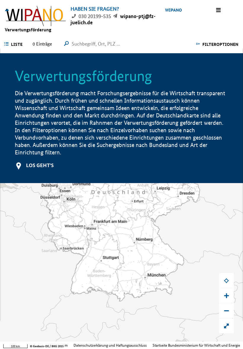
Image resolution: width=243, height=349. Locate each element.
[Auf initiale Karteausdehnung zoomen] (226, 326)
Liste (17, 44)
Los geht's (40, 165)
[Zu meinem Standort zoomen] (226, 280)
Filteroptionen (220, 44)
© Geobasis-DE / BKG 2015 (47, 346)
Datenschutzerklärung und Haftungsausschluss (110, 345)
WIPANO (173, 10)
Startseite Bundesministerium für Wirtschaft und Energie (196, 345)
